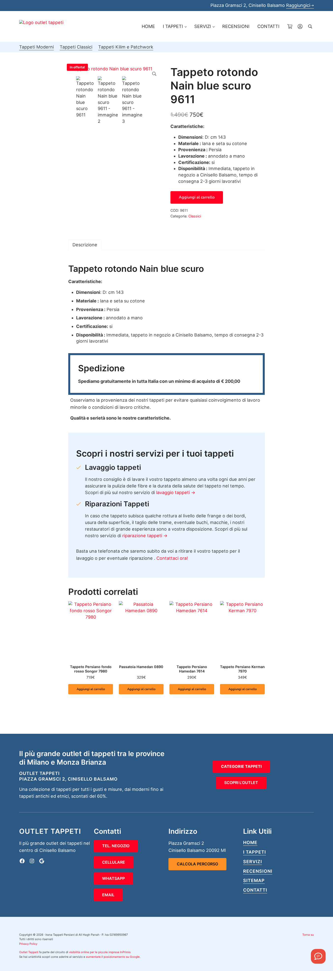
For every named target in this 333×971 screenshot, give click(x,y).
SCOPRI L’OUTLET (241, 782)
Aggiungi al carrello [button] (91, 689)
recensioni (257, 871)
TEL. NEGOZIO (115, 845)
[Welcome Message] (318, 956)
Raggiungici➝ (300, 5)
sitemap (254, 880)
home (250, 842)
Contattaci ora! (172, 558)
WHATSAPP (113, 878)
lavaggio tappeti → (175, 492)
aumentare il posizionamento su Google (113, 957)
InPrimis (125, 952)
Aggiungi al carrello (197, 197)
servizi (252, 861)
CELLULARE (113, 862)
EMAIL (108, 894)
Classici (194, 216)
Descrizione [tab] (84, 244)
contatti (255, 890)
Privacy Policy (28, 944)
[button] (154, 74)
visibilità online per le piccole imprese (94, 952)
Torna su (308, 934)
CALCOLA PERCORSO (197, 863)
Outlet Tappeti (28, 952)
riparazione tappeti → (144, 535)
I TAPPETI (254, 852)
